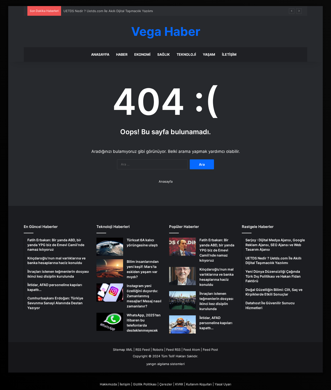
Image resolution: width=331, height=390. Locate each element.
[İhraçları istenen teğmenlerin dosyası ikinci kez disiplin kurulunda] (182, 300)
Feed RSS (173, 349)
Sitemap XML (123, 349)
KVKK (179, 384)
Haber (121, 54)
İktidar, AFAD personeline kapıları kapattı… (215, 323)
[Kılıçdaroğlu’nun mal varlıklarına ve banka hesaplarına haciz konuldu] (182, 276)
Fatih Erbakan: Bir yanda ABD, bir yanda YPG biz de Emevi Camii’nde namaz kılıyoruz (216, 250)
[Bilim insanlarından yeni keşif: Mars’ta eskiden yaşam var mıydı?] (109, 268)
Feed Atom (191, 349)
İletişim (229, 54)
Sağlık (163, 54)
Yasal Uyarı (223, 384)
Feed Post (210, 349)
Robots (158, 349)
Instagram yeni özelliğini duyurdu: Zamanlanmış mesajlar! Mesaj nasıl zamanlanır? (144, 296)
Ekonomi (142, 54)
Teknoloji (186, 54)
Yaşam (209, 54)
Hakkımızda (108, 384)
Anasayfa (100, 54)
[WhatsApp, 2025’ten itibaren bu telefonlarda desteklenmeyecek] (109, 322)
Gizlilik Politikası (145, 384)
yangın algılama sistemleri (165, 364)
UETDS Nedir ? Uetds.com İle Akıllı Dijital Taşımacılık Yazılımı (108, 11)
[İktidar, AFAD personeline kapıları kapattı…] (182, 324)
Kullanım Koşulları (199, 384)
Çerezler (165, 384)
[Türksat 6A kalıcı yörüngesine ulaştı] (109, 247)
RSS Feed (142, 349)
